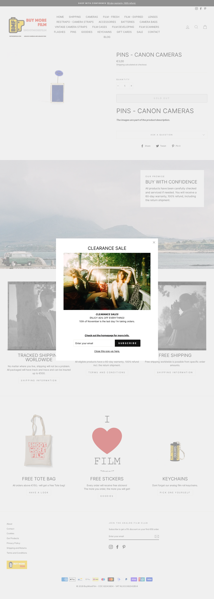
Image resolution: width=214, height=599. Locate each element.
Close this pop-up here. (107, 351)
